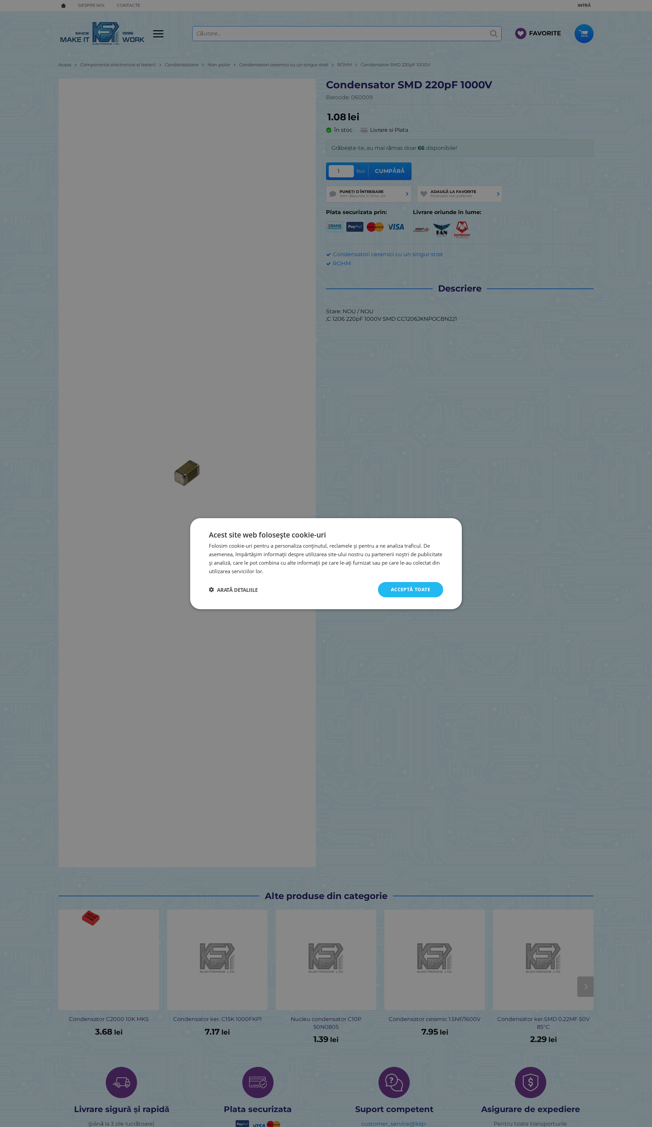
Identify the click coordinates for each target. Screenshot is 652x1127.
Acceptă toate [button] (410, 589)
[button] (233, 589)
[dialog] (326, 563)
